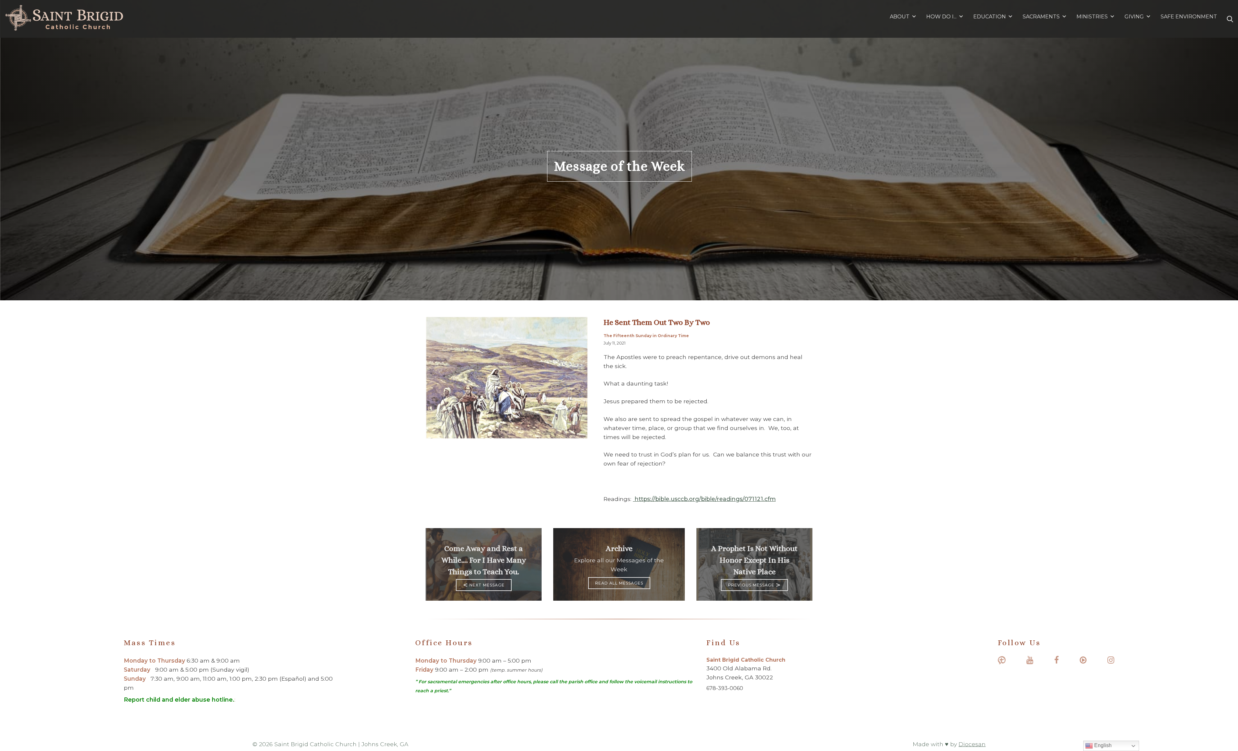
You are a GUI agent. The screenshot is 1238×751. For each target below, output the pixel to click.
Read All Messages (619, 583)
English (1102, 745)
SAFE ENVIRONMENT (1189, 17)
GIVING (1134, 17)
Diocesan (972, 744)
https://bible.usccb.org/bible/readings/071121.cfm (704, 499)
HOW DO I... (941, 17)
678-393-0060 (724, 688)
